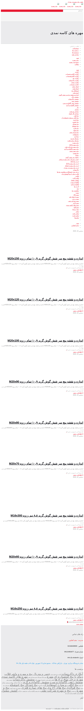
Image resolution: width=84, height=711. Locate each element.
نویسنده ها (75, 52)
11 (76, 622)
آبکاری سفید (75, 82)
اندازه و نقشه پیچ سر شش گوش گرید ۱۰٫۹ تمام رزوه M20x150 (45, 258)
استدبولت (76, 93)
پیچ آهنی (76, 116)
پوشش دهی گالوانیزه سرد (71, 103)
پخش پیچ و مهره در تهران (75, 2)
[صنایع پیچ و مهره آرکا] (67, 6)
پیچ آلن (77, 109)
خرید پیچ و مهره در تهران (71, 168)
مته (78, 188)
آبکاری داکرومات (74, 80)
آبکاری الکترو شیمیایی (72, 74)
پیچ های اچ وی (74, 138)
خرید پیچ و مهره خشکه (72, 166)
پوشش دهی (75, 101)
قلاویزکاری (76, 178)
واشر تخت (76, 213)
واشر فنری (75, 216)
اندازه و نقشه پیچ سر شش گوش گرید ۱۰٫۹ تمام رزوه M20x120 (45, 299)
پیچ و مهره (76, 60)
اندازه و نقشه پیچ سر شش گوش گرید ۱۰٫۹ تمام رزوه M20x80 (46, 422)
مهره (77, 193)
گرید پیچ (76, 186)
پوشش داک (75, 97)
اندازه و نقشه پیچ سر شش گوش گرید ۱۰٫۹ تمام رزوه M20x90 (46, 381)
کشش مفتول (75, 180)
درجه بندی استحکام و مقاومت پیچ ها (68, 172)
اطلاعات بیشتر (77, 270)
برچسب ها (75, 50)
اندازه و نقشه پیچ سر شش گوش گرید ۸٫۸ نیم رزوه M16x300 (47, 515)
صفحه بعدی (79, 624)
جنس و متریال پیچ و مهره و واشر (69, 159)
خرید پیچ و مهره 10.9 (72, 163)
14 (81, 622)
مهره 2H (76, 195)
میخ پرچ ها (76, 209)
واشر (77, 211)
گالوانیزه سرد (75, 182)
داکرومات (76, 170)
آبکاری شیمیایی (74, 84)
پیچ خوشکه (75, 126)
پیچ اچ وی (76, 120)
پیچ (78, 107)
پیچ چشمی (75, 122)
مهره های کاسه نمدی (72, 205)
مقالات (77, 64)
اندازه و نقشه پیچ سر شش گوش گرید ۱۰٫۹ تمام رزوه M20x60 (46, 556)
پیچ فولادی (76, 134)
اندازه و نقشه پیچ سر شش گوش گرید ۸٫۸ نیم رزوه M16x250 (47, 608)
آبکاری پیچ (76, 78)
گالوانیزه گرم (75, 184)
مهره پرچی (75, 199)
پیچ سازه (76, 128)
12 (78, 622)
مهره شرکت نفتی (73, 201)
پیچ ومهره (76, 153)
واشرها (76, 218)
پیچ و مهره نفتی (74, 151)
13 (79, 622)
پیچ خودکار (76, 124)
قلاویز (77, 176)
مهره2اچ (76, 207)
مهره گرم (76, 203)
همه (77, 58)
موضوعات (76, 48)
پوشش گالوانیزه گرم (72, 105)
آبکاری (77, 72)
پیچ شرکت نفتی (74, 132)
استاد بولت (75, 86)
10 (75, 622)
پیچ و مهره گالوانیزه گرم (71, 149)
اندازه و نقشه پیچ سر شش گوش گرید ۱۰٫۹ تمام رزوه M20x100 (45, 340)
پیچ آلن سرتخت (74, 111)
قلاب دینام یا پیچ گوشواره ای (70, 174)
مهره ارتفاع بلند (74, 197)
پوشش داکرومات (73, 99)
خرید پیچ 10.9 (75, 161)
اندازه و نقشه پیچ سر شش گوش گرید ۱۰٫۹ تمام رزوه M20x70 (46, 463)
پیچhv (77, 155)
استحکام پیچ (75, 91)
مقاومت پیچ (75, 191)
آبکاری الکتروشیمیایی (72, 76)
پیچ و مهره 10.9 (74, 145)
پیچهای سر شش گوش (72, 157)
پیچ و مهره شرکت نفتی (72, 147)
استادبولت (76, 89)
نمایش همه (75, 54)
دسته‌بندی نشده (74, 62)
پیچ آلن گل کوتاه (74, 114)
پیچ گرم (76, 136)
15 (82, 622)
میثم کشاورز (75, 225)
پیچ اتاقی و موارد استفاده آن (70, 118)
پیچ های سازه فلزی (73, 141)
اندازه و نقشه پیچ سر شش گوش (69, 95)
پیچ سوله (76, 130)
